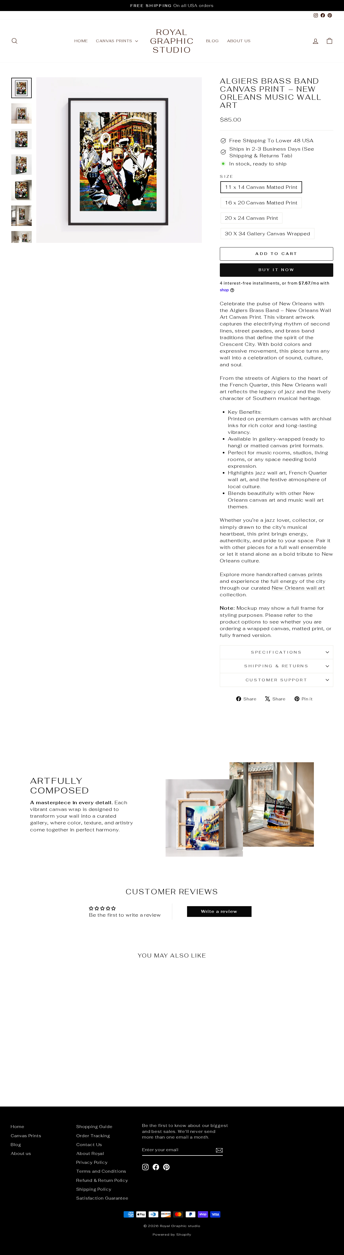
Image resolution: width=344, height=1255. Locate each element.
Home (81, 40)
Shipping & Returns (276, 665)
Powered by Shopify (172, 1234)
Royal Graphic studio (172, 41)
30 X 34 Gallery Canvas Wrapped (267, 234)
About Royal (90, 1153)
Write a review (219, 911)
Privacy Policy (92, 1162)
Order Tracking (93, 1135)
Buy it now (277, 269)
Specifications (276, 652)
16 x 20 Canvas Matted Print (261, 203)
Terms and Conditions (101, 1171)
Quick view (49, 1042)
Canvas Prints (115, 40)
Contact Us (89, 1144)
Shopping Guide (94, 1126)
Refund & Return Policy (102, 1180)
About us (239, 40)
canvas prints (306, 574)
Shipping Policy (94, 1189)
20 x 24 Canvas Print (251, 218)
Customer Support (276, 679)
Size (227, 176)
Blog (212, 40)
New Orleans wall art (298, 588)
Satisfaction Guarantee (102, 1198)
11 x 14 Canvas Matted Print (261, 187)
